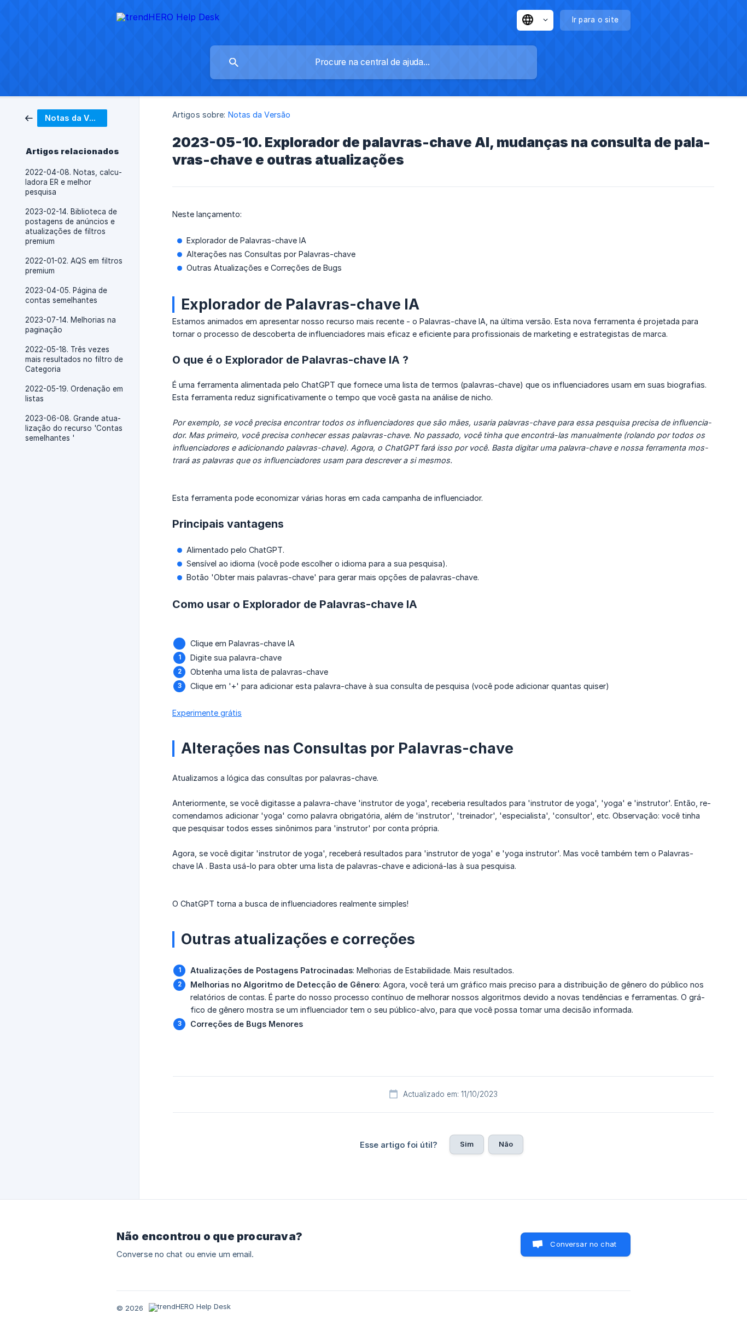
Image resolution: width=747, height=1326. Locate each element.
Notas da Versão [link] (259, 114)
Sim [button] (467, 1144)
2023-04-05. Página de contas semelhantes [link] (66, 295)
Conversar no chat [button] (583, 1244)
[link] (66, 117)
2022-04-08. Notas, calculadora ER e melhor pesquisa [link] (73, 182)
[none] (167, 19)
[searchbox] (373, 62)
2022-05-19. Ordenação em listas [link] (74, 393)
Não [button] (506, 1144)
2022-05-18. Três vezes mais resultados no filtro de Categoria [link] (74, 359)
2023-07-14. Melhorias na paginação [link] (70, 325)
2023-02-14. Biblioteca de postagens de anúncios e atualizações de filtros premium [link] (71, 226)
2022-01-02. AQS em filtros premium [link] (73, 265)
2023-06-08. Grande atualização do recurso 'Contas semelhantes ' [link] (73, 428)
